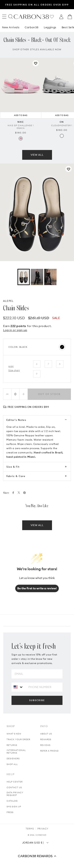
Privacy (42, 828)
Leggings (50, 27)
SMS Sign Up (14, 806)
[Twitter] (18, 492)
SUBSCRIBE (37, 700)
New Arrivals (10, 27)
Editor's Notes (16, 419)
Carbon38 (31, 27)
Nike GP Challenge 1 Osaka (21, 126)
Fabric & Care (15, 476)
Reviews (45, 745)
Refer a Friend (49, 750)
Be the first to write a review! (37, 588)
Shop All (12, 764)
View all (37, 154)
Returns (12, 745)
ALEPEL (8, 300)
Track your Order (18, 739)
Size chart (14, 370)
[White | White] (61, 136)
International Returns (16, 751)
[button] (37, 856)
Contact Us (14, 787)
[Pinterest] (24, 492)
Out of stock (49, 394)
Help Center (15, 781)
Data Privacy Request (15, 794)
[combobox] (18, 687)
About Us (46, 733)
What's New (14, 733)
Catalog (12, 801)
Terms (30, 828)
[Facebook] (13, 492)
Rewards (45, 739)
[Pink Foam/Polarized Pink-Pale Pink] (20, 138)
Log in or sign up (15, 330)
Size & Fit (13, 466)
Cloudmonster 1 (61, 125)
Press (10, 812)
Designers (13, 758)
